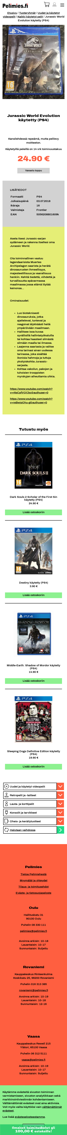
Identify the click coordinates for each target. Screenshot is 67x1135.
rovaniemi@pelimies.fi (33, 990)
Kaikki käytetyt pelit (30, 16)
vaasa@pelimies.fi (33, 1060)
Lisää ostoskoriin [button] (33, 512)
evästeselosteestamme (30, 1117)
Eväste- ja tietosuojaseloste (33, 893)
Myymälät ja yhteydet (33, 880)
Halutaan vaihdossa (22, 830)
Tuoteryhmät (27, 13)
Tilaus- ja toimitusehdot (33, 886)
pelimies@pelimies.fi (33, 931)
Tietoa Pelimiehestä (33, 874)
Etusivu (12, 13)
